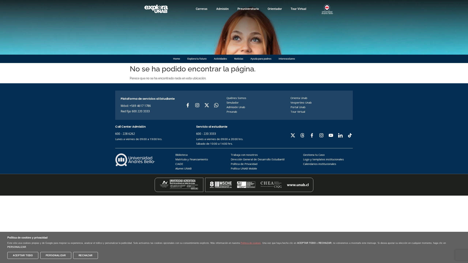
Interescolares (287, 58)
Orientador (275, 9)
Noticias (238, 58)
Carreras (201, 9)
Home (176, 58)
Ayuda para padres (260, 58)
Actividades (220, 58)
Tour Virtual (298, 9)
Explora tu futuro (197, 58)
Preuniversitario (248, 9)
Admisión (222, 9)
